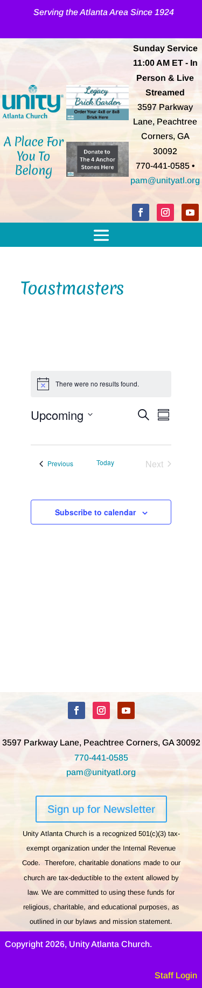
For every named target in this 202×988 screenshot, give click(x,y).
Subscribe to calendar (95, 512)
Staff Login (176, 975)
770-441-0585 (101, 757)
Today (105, 462)
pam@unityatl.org (165, 180)
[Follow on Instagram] (165, 212)
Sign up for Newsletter (101, 809)
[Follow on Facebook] (140, 212)
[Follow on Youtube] (190, 212)
